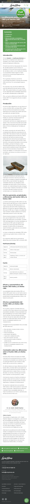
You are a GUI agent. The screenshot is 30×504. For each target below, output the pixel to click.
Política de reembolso (18, 492)
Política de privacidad (6, 490)
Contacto (4, 486)
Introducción (8, 34)
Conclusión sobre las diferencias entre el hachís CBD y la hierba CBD (15, 49)
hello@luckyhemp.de (8, 472)
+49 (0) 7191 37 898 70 (8, 467)
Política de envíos (17, 488)
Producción (8, 36)
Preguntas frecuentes (18, 486)
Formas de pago (17, 490)
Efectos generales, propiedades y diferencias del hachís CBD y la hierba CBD (15, 39)
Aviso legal (4, 492)
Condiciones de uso (6, 488)
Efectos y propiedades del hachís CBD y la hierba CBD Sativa (15, 46)
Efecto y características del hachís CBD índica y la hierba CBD (15, 43)
